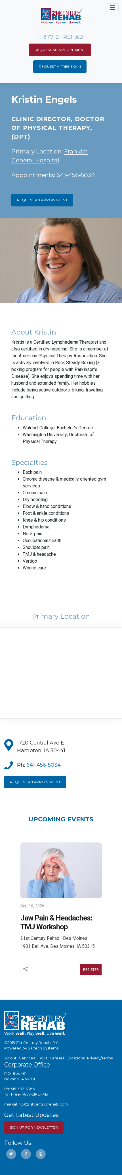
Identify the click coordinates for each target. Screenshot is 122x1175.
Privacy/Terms (100, 1058)
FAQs (42, 1058)
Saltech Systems (43, 1048)
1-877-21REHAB (35, 1094)
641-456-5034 (75, 175)
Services (27, 1058)
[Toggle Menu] (112, 7)
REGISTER (91, 970)
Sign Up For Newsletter (34, 1127)
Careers (57, 1058)
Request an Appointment (60, 50)
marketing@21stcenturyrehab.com (36, 1104)
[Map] (61, 673)
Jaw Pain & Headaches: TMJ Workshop (56, 922)
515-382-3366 (23, 1089)
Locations (76, 1058)
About (10, 1058)
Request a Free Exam (60, 66)
